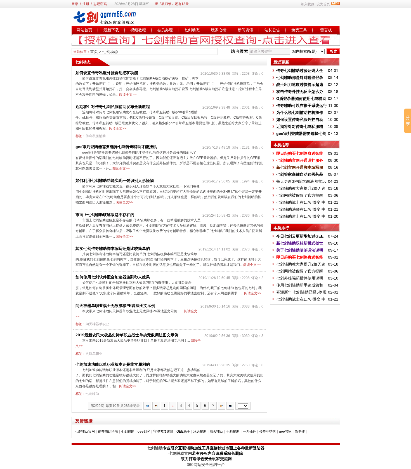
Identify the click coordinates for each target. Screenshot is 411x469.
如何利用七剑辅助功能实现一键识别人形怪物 (114, 180)
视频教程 (138, 30)
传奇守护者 (267, 431)
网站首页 (84, 30)
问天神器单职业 (97, 324)
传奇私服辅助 (96, 136)
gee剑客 (144, 431)
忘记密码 (100, 4)
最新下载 (111, 30)
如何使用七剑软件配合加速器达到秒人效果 (112, 277)
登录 (75, 4)
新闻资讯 (245, 30)
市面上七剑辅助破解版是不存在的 (104, 214)
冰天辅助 (200, 431)
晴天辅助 (216, 431)
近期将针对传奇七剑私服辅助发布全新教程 (112, 106)
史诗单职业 (94, 354)
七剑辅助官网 (85, 431)
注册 (85, 4)
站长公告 (272, 30)
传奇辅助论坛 (108, 431)
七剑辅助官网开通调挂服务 (299, 160)
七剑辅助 (92, 394)
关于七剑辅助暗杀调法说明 (299, 250)
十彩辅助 (233, 431)
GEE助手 (183, 431)
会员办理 (165, 30)
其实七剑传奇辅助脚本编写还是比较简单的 (112, 248)
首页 (94, 51)
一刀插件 (249, 431)
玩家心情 (218, 30)
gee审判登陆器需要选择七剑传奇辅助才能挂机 (116, 146)
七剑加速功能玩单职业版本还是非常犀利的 (112, 364)
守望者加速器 (163, 431)
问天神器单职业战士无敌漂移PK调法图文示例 (115, 305)
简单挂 (300, 431)
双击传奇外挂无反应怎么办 (299, 91)
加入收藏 (307, 4)
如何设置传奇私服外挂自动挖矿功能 (106, 73)
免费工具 (299, 30)
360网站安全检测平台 (206, 464)
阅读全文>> (127, 95)
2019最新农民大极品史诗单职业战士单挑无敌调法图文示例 (126, 335)
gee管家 (285, 431)
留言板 (326, 30)
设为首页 (323, 4)
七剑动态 (192, 30)
